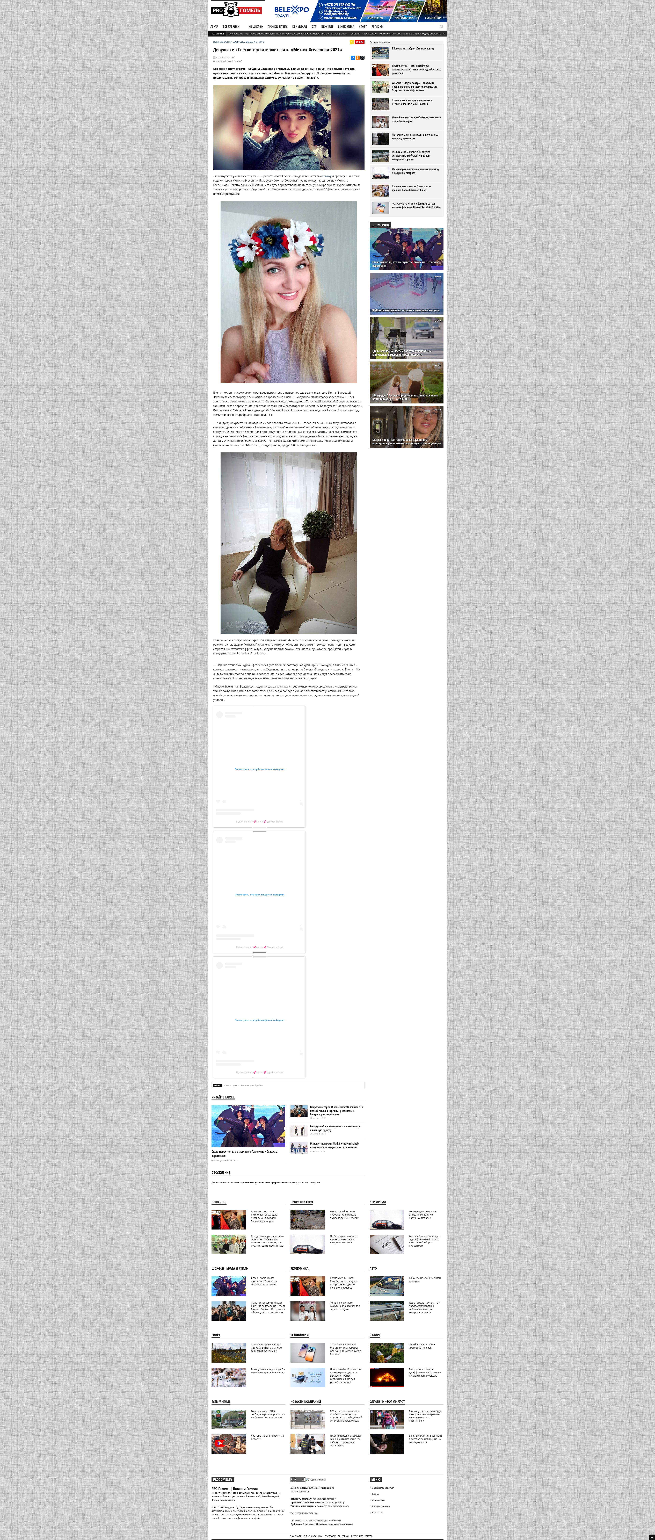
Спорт (363, 26)
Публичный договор (302, 1524)
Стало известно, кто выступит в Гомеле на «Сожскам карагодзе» (405, 263)
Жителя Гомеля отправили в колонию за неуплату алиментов (415, 136)
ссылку (326, 176)
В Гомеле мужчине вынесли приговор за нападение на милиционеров (425, 1439)
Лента (214, 26)
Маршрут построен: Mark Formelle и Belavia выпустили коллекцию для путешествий (334, 1145)
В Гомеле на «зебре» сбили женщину (413, 48)
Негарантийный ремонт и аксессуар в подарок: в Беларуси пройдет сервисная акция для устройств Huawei (345, 1376)
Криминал (299, 26)
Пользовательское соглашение (334, 1524)
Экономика (346, 26)
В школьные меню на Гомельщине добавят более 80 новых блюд (411, 188)
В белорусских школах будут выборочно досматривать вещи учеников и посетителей (425, 1415)
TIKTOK (369, 1536)
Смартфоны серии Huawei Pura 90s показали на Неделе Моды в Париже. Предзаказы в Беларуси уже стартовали (336, 1110)
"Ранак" (238, 61)
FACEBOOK (330, 1536)
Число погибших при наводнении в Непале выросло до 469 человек (412, 102)
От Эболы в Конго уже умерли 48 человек (422, 1346)
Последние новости (380, 42)
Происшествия (278, 26)
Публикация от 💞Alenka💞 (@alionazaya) (259, 821)
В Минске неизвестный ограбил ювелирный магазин (406, 310)
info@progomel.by (299, 1491)
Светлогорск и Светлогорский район (243, 1085)
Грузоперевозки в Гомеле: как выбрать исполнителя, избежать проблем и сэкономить (345, 1440)
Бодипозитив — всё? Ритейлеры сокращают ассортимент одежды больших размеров (274, 33)
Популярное (380, 225)
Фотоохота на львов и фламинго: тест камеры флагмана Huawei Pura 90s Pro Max (416, 205)
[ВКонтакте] (353, 58)
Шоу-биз (327, 26)
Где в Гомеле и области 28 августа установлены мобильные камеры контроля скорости (411, 155)
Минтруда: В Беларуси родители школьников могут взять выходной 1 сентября (405, 397)
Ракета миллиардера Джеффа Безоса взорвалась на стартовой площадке (425, 1372)
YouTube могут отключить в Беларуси (267, 1437)
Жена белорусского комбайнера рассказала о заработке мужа (416, 119)
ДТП (314, 26)
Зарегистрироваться (383, 1487)
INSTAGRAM (357, 1536)
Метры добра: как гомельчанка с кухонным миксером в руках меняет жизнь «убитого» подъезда (406, 441)
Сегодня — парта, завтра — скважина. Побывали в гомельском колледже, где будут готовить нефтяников (407, 33)
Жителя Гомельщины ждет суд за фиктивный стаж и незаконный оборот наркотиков (424, 1240)
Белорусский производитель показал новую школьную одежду (335, 1128)
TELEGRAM (343, 1536)
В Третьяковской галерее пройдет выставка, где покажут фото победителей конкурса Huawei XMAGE (346, 1415)
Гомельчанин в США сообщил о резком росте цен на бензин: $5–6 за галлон (268, 1414)
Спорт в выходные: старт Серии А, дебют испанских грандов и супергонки (266, 1348)
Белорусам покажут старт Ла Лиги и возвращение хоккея (268, 1371)
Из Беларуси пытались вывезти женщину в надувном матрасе (415, 171)
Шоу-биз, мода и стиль (248, 41)
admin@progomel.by (338, 1505)
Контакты (377, 1512)
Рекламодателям (381, 1506)
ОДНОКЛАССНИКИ (313, 1536)
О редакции (378, 1500)
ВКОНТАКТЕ (295, 1536)
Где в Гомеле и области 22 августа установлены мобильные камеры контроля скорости (402, 352)
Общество (256, 26)
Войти (375, 1493)
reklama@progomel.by (324, 1498)
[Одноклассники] (358, 58)
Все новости (221, 41)
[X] (362, 58)
